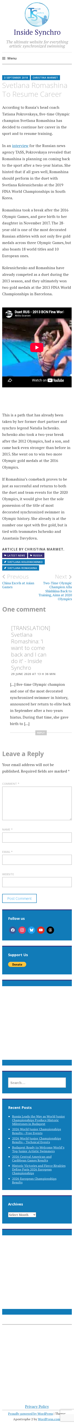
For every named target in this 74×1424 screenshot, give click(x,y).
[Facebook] (13, 930)
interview (20, 145)
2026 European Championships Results (34, 1180)
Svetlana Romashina (22, 568)
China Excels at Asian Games (18, 581)
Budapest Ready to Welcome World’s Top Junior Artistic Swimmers (38, 1149)
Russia (37, 555)
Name (7, 829)
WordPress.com (49, 1419)
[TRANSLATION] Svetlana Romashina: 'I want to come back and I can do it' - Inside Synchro (30, 647)
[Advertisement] (37, 1028)
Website (8, 874)
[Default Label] (41, 930)
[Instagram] (22, 930)
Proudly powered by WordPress (30, 1413)
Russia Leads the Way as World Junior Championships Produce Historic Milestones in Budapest (38, 1120)
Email (7, 852)
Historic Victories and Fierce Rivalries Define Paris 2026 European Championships (39, 1169)
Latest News (16, 555)
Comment (10, 784)
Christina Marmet (45, 77)
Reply (41, 732)
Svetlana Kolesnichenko (25, 562)
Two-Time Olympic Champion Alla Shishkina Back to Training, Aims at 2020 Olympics (55, 587)
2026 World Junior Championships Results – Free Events (36, 1131)
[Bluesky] (31, 930)
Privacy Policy (37, 1406)
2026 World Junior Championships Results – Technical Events (36, 1140)
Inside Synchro (37, 32)
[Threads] (50, 930)
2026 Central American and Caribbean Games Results (32, 1158)
